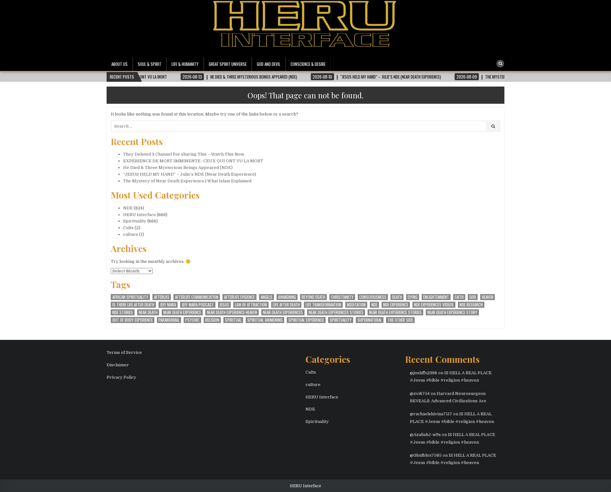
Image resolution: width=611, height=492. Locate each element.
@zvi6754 (420, 393)
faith (459, 297)
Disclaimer (118, 364)
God (472, 297)
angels (266, 297)
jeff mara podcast (198, 305)
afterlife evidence (239, 297)
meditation (356, 305)
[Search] (500, 63)
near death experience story (452, 312)
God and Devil (268, 64)
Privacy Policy (121, 377)
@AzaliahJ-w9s (425, 434)
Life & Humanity (185, 64)
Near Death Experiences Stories (336, 312)
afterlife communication (196, 297)
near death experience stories (395, 312)
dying (413, 297)
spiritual (233, 320)
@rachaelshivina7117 (431, 413)
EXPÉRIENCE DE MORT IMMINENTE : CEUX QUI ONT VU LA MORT (193, 160)
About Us (119, 64)
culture (130, 234)
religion (212, 320)
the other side (400, 320)
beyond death (313, 297)
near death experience (182, 312)
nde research (471, 305)
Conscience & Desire (308, 64)
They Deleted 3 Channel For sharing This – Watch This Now (183, 154)
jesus (224, 305)
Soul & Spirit (149, 64)
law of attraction (251, 305)
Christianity (342, 297)
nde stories (122, 312)
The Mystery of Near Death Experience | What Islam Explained (187, 181)
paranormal (168, 320)
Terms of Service (124, 352)
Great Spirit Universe (228, 64)
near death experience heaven (232, 312)
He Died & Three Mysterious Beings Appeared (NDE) (178, 167)
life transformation (323, 305)
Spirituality (134, 221)
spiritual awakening (265, 320)
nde (374, 305)
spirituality (341, 320)
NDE (128, 208)
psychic (192, 320)
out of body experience (132, 320)
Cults (128, 227)
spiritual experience (306, 320)
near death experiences (283, 312)
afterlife (161, 297)
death (397, 297)
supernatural (369, 320)
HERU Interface (139, 214)
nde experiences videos (434, 305)
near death (148, 312)
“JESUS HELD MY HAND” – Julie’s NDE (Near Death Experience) (189, 174)
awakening (287, 297)
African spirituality (130, 297)
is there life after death (133, 305)
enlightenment (436, 297)
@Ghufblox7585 (426, 455)
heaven (487, 297)
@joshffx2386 (423, 372)
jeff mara (168, 305)
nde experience (395, 305)
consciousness (372, 297)
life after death (286, 305)
